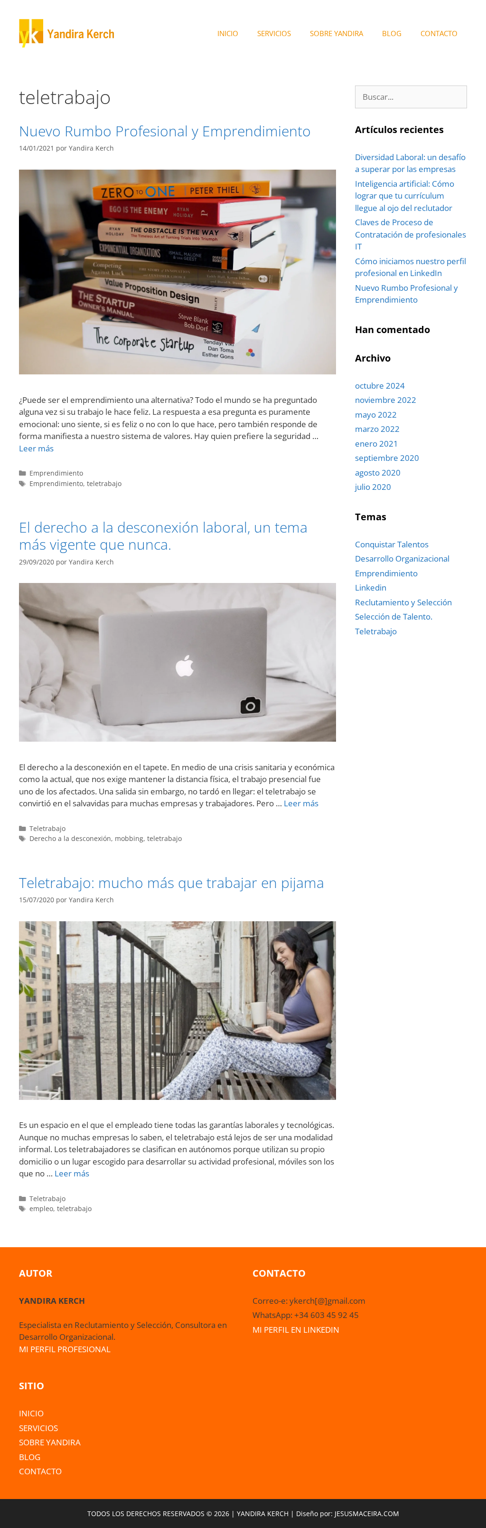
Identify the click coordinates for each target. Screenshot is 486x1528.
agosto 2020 (378, 472)
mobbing (129, 838)
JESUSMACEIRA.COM (367, 1513)
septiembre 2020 (387, 457)
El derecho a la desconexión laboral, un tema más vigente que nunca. (163, 535)
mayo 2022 (376, 414)
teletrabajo (104, 483)
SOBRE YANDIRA (336, 33)
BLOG (392, 33)
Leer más (36, 448)
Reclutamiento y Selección (403, 602)
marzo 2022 (377, 428)
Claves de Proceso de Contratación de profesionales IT (410, 234)
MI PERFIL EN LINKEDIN (295, 1329)
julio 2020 (373, 486)
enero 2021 (376, 443)
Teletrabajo (47, 828)
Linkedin (370, 587)
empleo (41, 1208)
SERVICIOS (274, 33)
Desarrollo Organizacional (402, 558)
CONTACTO (439, 33)
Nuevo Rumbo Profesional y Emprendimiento (165, 131)
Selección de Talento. (393, 616)
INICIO (227, 33)
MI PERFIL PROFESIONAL (65, 1349)
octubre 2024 (380, 385)
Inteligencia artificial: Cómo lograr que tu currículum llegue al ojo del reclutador (404, 195)
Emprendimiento (56, 473)
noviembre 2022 (385, 399)
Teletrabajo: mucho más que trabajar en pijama (171, 882)
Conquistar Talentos (392, 544)
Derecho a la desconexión (70, 838)
